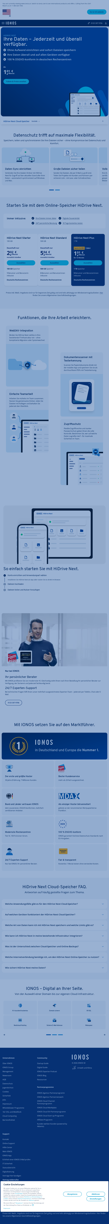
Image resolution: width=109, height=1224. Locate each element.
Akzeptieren (19, 1203)
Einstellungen (19, 1193)
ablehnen (31, 1200)
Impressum (7, 1208)
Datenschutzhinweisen (24, 1198)
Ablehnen (96, 1194)
